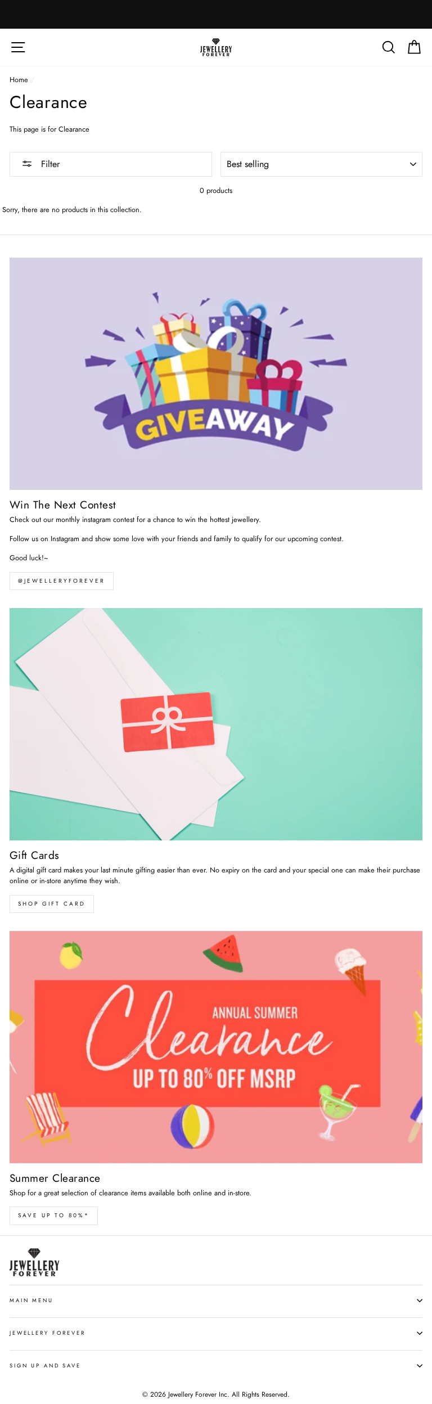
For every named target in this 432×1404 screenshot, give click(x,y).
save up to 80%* (53, 1215)
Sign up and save (45, 1366)
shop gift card (52, 903)
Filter (49, 164)
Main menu (31, 1300)
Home (19, 79)
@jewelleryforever (61, 581)
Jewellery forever (48, 1333)
